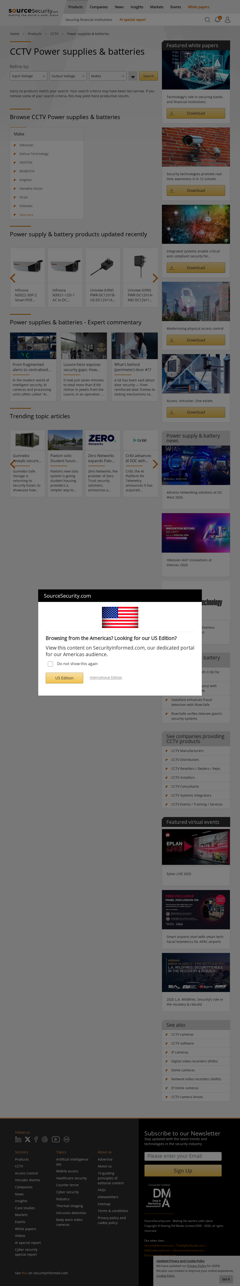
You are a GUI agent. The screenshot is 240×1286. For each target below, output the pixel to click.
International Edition (106, 677)
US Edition (64, 678)
